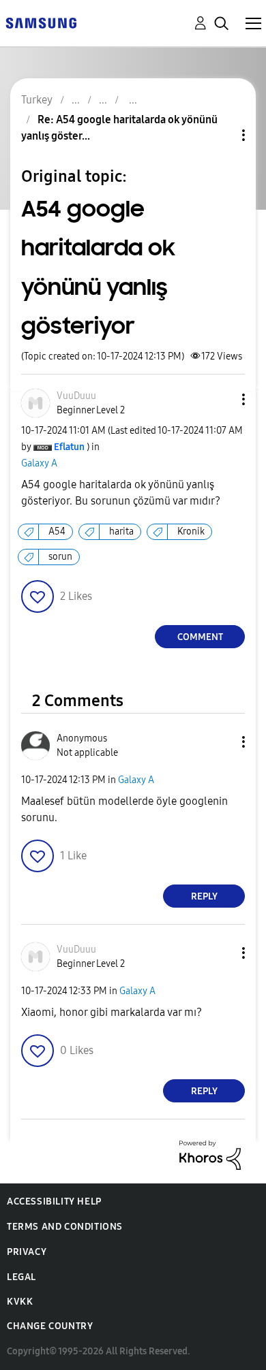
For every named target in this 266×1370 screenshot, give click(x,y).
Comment (200, 637)
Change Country (50, 1326)
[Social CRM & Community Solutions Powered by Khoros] (210, 1154)
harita (121, 531)
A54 (56, 531)
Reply (204, 896)
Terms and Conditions (65, 1226)
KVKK (20, 1301)
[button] (221, 399)
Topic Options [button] (220, 135)
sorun (60, 556)
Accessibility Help (54, 1201)
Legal (21, 1277)
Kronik (191, 531)
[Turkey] (40, 22)
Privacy (26, 1252)
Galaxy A (39, 463)
